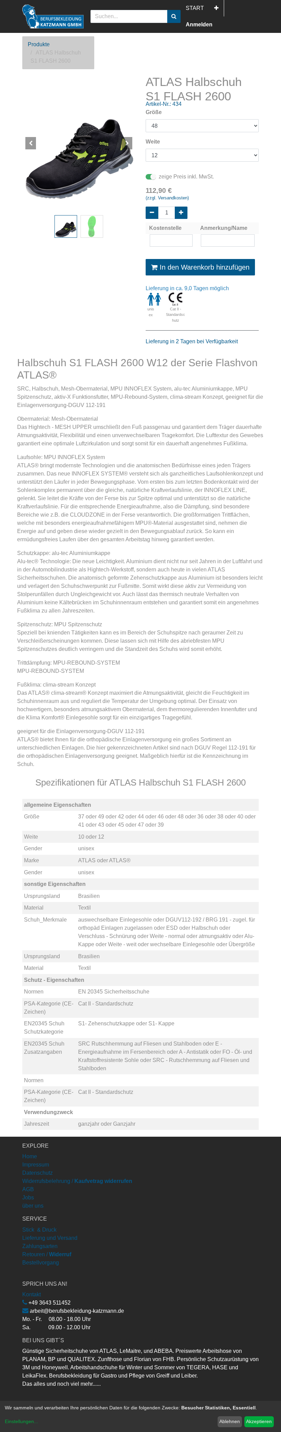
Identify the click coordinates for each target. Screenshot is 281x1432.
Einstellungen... (21, 1421)
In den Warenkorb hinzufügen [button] (203, 267)
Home (29, 1156)
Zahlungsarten (40, 1246)
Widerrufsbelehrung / (77, 1181)
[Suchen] (174, 16)
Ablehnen (229, 1421)
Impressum (35, 1165)
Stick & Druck (39, 1230)
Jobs (28, 1197)
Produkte (39, 44)
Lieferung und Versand (49, 1238)
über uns (33, 1206)
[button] (216, 8)
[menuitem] (195, 8)
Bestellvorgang (40, 1263)
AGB (28, 1189)
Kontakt (31, 1294)
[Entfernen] (152, 213)
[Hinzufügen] (181, 213)
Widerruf (60, 1254)
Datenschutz (37, 1173)
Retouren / (35, 1254)
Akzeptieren (259, 1421)
